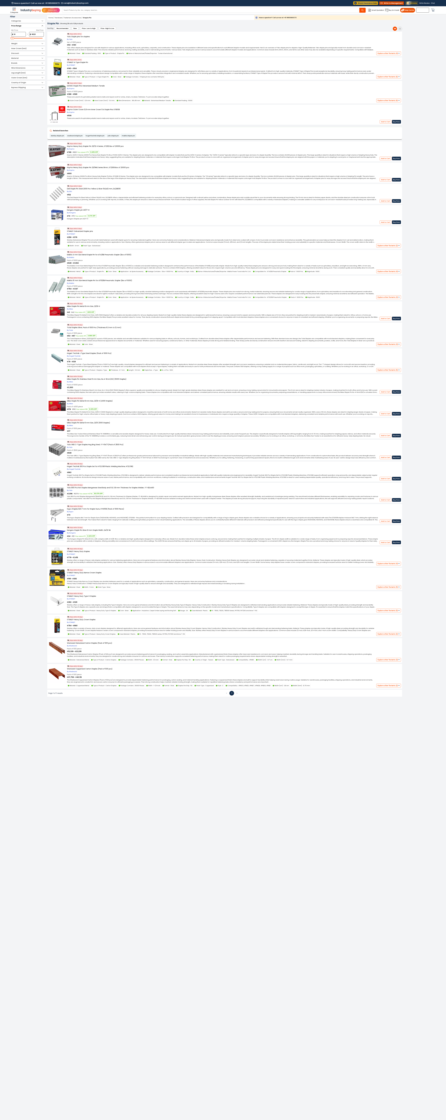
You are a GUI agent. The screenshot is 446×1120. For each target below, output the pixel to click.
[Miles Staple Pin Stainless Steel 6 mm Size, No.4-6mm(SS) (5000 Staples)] (57, 384)
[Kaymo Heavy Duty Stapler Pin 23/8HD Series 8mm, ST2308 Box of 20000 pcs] (57, 173)
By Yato (69, 39)
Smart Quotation (378, 10)
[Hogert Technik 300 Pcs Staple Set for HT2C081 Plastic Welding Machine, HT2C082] (57, 471)
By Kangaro (71, 213)
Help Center (409, 10)
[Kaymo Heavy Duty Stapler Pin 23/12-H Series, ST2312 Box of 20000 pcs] (57, 151)
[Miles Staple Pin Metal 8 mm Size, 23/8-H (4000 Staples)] (57, 406)
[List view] (395, 29)
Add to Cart (385, 122)
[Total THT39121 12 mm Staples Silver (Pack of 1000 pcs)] (57, 333)
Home (50, 18)
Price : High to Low (107, 28)
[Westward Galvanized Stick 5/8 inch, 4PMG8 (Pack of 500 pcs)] (57, 648)
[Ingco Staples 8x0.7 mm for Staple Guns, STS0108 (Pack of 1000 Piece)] (57, 514)
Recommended (62, 28)
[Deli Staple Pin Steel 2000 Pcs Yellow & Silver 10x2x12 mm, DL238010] (57, 194)
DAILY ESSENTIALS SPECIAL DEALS (52, 10)
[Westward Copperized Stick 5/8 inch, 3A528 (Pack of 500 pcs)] (57, 674)
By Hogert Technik (73, 356)
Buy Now (396, 122)
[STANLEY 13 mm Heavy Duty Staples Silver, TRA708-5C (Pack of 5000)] (57, 556)
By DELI (69, 191)
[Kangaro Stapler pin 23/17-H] (57, 215)
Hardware (58, 18)
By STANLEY (71, 65)
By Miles (70, 309)
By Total (70, 330)
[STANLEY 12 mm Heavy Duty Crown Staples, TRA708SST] (57, 625)
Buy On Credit (394, 10)
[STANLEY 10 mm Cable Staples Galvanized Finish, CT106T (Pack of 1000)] (57, 236)
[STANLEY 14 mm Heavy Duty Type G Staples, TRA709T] (57, 601)
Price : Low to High (88, 28)
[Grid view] (400, 29)
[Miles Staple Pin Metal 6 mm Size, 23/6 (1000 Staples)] (57, 428)
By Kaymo (70, 88)
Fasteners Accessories (72, 18)
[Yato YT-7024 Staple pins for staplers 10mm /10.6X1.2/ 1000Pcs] (57, 42)
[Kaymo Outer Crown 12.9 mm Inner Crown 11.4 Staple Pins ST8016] (57, 91)
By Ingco (70, 512)
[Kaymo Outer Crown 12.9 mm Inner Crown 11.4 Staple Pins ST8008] (57, 115)
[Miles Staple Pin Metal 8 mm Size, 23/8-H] (57, 311)
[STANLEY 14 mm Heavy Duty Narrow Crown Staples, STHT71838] (57, 578)
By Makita (70, 257)
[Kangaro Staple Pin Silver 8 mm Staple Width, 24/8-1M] (57, 535)
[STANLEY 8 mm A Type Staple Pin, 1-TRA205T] (57, 67)
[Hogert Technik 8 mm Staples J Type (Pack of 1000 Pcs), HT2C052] (57, 358)
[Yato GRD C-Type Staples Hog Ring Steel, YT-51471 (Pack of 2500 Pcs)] (57, 450)
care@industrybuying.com (76, 3)
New (75, 28)
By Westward (72, 646)
